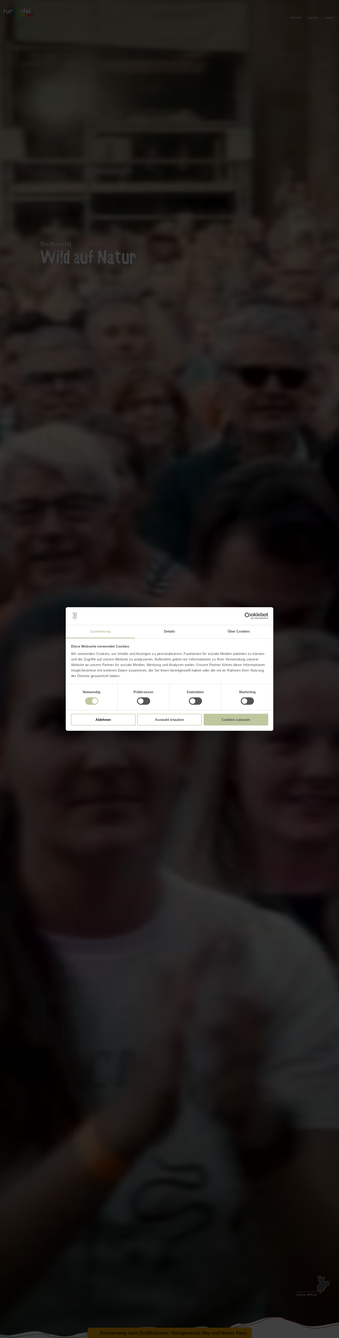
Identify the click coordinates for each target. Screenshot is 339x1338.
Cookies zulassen (236, 720)
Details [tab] (169, 631)
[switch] (143, 701)
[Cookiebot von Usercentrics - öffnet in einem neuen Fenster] (248, 616)
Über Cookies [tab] (239, 631)
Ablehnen (103, 720)
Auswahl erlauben (169, 720)
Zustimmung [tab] (100, 631)
